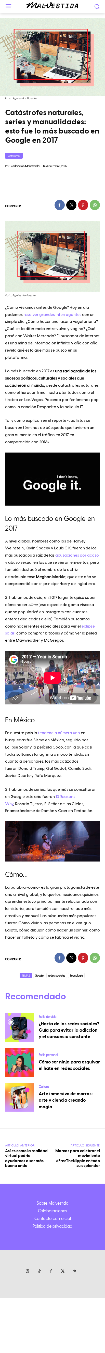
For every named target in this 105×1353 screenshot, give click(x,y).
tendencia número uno (59, 733)
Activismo (14, 155)
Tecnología (76, 975)
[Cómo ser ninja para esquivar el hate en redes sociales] (19, 1062)
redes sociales (56, 975)
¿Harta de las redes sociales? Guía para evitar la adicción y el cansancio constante (69, 1030)
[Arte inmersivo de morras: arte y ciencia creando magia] (19, 1097)
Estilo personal (48, 1054)
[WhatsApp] (95, 205)
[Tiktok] (39, 1271)
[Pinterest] (83, 205)
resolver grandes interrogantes (52, 315)
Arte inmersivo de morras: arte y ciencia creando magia (66, 1100)
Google (39, 975)
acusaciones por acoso (77, 555)
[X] (71, 205)
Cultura (44, 1086)
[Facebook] (60, 205)
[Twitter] (62, 1271)
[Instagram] (27, 1271)
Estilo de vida (47, 1016)
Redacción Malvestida (25, 165)
